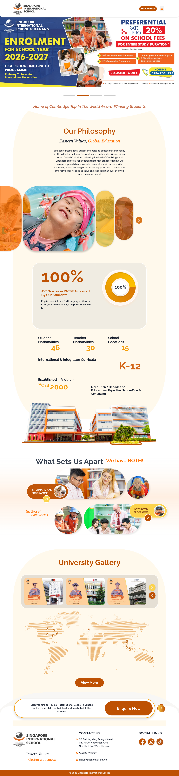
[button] (148, 8)
